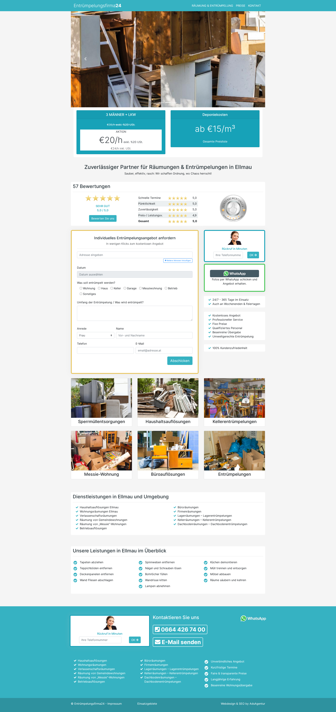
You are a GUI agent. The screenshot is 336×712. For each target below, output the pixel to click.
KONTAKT (254, 5)
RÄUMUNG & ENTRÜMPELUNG (212, 5)
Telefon (82, 343)
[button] (85, 58)
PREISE (240, 5)
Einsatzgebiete (147, 703)
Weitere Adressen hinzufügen (178, 260)
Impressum (114, 703)
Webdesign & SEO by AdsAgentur (243, 703)
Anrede (81, 328)
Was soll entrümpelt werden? (96, 282)
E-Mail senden (180, 642)
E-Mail (140, 343)
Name (120, 328)
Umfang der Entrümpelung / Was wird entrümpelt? (110, 302)
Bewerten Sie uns (102, 218)
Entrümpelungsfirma (97, 5)
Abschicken (180, 361)
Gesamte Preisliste (215, 141)
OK (252, 255)
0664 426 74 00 (182, 629)
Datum (81, 267)
